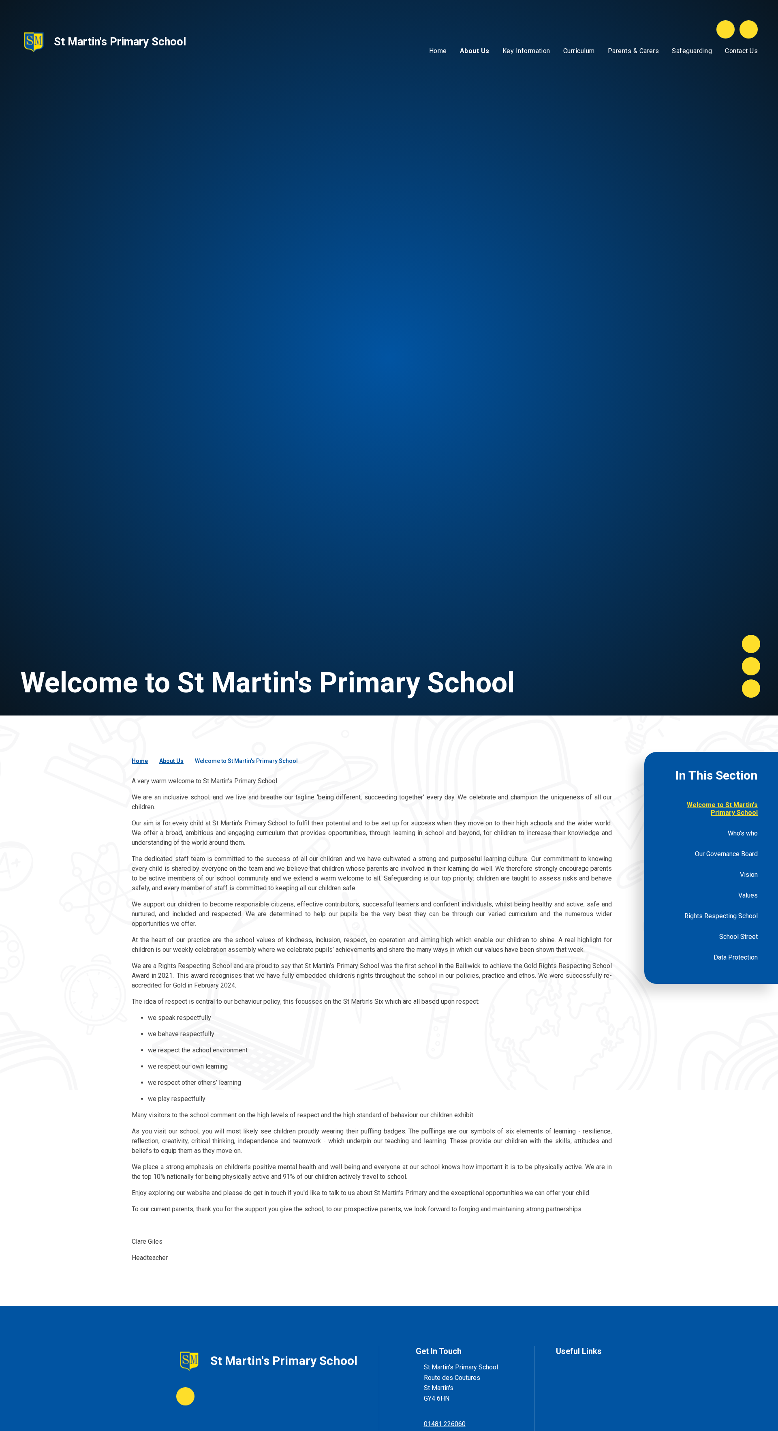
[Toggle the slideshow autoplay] (751, 688)
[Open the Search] (725, 29)
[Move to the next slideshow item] (751, 644)
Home (140, 761)
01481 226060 (445, 1424)
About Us (171, 761)
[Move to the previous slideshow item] (751, 666)
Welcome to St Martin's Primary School (246, 761)
